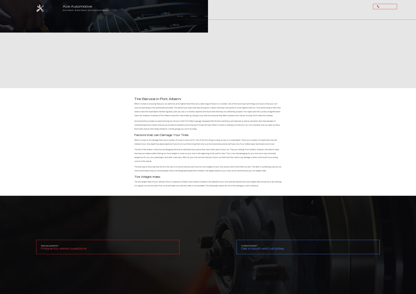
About (194, 16)
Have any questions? (64, 247)
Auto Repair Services (216, 16)
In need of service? (263, 247)
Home (180, 16)
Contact (252, 16)
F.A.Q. (237, 16)
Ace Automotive (77, 6)
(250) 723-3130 (386, 6)
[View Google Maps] (273, 6)
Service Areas (270, 16)
